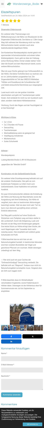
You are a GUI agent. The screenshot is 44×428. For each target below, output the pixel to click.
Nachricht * (5, 376)
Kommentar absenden (12, 395)
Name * (4, 353)
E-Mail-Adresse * (7, 365)
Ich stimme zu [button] (32, 424)
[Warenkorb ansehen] (41, 4)
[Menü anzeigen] (2, 4)
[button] (41, 306)
